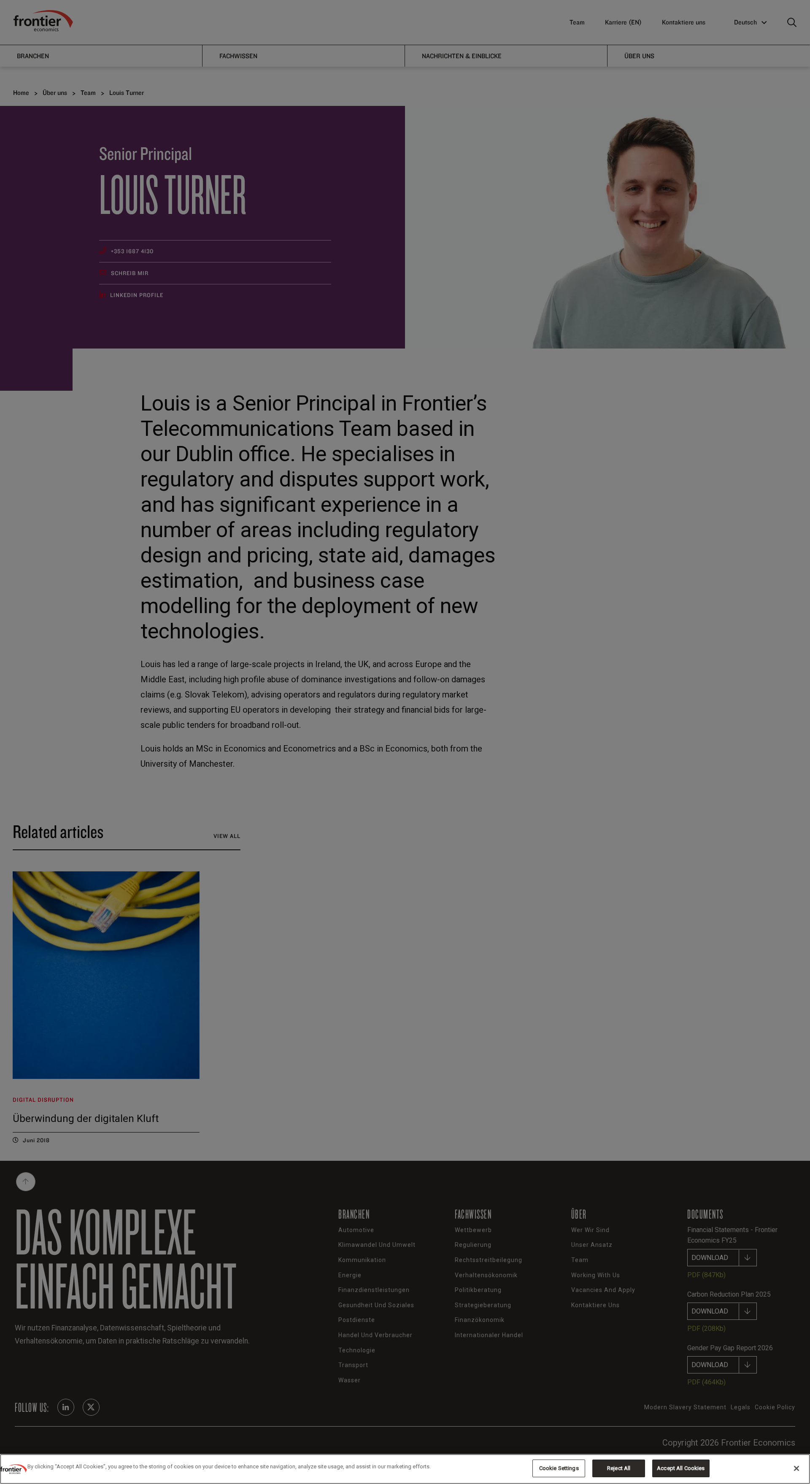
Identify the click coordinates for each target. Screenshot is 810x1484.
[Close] (796, 1468)
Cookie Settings (559, 1468)
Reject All (618, 1468)
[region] (405, 1469)
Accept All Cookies (681, 1468)
